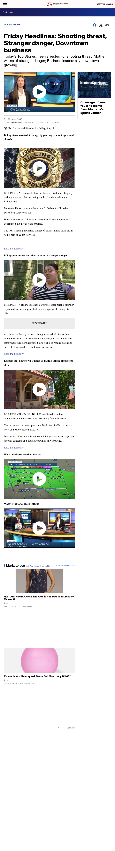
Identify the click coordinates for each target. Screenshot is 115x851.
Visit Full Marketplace (65, 566)
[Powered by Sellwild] (70, 728)
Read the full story (14, 248)
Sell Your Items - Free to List (38, 566)
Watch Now (104, 4)
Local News (12, 24)
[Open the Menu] (4, 4)
